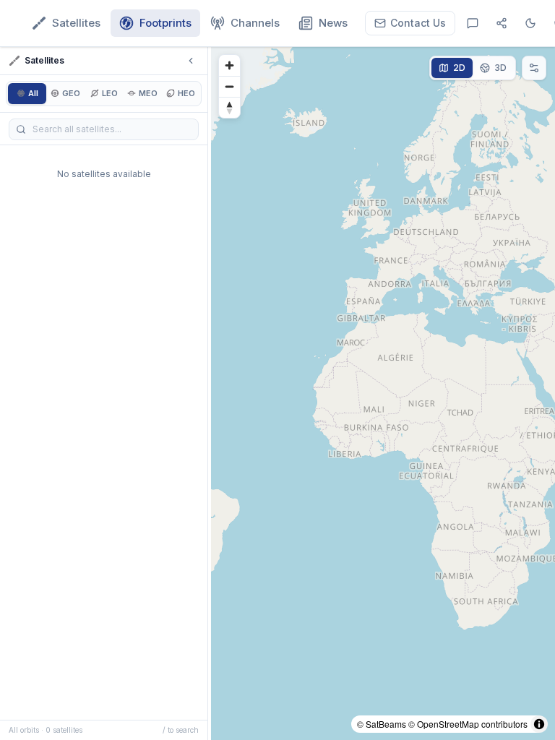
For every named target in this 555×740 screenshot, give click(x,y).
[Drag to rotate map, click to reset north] (229, 107)
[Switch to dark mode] (530, 23)
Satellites (76, 23)
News (333, 23)
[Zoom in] (229, 65)
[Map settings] (534, 68)
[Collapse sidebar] (191, 61)
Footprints (165, 23)
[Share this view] (501, 23)
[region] (383, 393)
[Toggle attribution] (539, 724)
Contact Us (418, 23)
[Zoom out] (229, 86)
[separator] (209, 393)
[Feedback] (472, 23)
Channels (255, 23)
